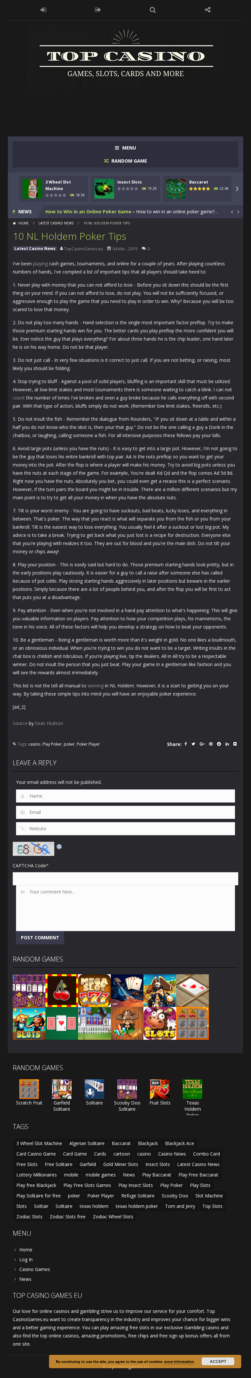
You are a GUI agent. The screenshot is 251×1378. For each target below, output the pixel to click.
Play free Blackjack (36, 1185)
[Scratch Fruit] (192, 1023)
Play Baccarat (156, 1175)
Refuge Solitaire (138, 1195)
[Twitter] (193, 744)
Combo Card (206, 1154)
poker (69, 744)
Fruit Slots (160, 1103)
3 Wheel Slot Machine (39, 1143)
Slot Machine (209, 1195)
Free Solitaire (59, 1164)
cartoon (121, 1154)
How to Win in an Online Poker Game (88, 211)
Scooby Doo (175, 1195)
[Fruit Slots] (160, 1089)
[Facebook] (186, 744)
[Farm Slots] (159, 1023)
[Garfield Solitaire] (62, 1089)
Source (20, 723)
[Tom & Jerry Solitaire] (94, 1023)
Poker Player (88, 744)
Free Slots (27, 1164)
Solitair (41, 1206)
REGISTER (98, 9)
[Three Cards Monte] (61, 1023)
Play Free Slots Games (87, 1185)
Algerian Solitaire (87, 1143)
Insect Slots (129, 182)
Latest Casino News (56, 223)
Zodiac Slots (29, 1216)
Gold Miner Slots (120, 1164)
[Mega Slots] (94, 990)
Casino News (172, 1154)
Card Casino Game (36, 1154)
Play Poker (52, 744)
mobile (71, 1175)
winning (96, 685)
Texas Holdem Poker (192, 1109)
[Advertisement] (132, 110)
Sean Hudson (49, 723)
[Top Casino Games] (125, 57)
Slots (21, 1206)
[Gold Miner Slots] (127, 1023)
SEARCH (153, 9)
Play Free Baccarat (198, 1175)
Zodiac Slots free (68, 1216)
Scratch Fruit (29, 1103)
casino (34, 744)
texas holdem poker (137, 1206)
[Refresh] (59, 846)
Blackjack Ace (179, 1143)
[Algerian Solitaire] (127, 990)
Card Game (75, 1154)
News (129, 1175)
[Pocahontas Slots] (29, 1023)
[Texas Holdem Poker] (192, 1089)
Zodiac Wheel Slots (113, 1216)
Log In (26, 1259)
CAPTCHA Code (29, 865)
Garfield (88, 1164)
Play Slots (200, 1185)
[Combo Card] (192, 990)
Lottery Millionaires (36, 1175)
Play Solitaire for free (38, 1195)
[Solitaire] (94, 1089)
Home (23, 223)
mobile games (101, 1175)
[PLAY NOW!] (32, 188)
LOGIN (43, 9)
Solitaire (94, 1103)
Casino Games (34, 1269)
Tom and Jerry (180, 1206)
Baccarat (198, 182)
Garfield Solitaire (61, 1106)
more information (179, 1361)
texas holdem (94, 1206)
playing (40, 263)
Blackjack (148, 1143)
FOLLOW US (208, 9)
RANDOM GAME (128, 161)
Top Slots (212, 1206)
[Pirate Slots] (159, 990)
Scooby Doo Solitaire (127, 1106)
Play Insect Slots (135, 1185)
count (19, 398)
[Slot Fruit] (61, 990)
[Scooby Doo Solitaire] (29, 990)
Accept (218, 1361)
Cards (100, 1154)
